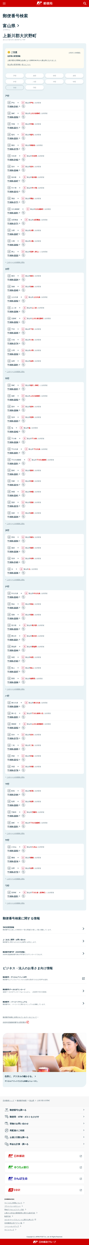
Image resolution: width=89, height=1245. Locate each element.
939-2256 (14, 311)
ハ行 (34, 81)
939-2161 (14, 106)
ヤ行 (74, 81)
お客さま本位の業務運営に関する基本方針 (19, 1213)
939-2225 (14, 607)
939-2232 (14, 354)
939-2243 (14, 597)
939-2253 (14, 850)
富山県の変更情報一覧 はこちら (19, 64)
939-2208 (14, 682)
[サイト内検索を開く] (85, 3)
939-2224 (14, 279)
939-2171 (14, 202)
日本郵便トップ (8, 1100)
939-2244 (14, 650)
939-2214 (14, 484)
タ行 (74, 75)
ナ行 (14, 81)
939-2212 (14, 759)
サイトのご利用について (13, 1203)
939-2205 (14, 748)
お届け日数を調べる (19, 1137)
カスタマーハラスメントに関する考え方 (19, 1219)
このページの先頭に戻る (16, 262)
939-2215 (14, 506)
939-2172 (14, 871)
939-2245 (14, 290)
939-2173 (14, 738)
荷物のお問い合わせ (19, 1123)
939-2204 (14, 815)
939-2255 (14, 618)
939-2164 (14, 794)
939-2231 (14, 138)
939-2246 (14, 170)
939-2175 (14, 148)
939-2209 (14, 706)
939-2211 (14, 127)
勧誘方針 (7, 1216)
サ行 (54, 75)
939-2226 (14, 442)
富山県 (31, 1100)
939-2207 (14, 234)
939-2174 (14, 343)
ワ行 (34, 87)
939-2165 (14, 562)
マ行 (54, 81)
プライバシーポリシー (12, 1206)
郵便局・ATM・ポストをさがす (24, 1116)
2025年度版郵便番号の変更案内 (14, 1022)
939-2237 (14, 671)
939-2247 (14, 180)
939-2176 (14, 770)
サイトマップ (9, 1229)
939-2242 (14, 431)
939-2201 (14, 364)
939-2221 (14, 639)
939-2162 (14, 159)
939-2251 (14, 212)
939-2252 (14, 117)
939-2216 (14, 861)
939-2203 (14, 805)
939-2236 (14, 572)
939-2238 (14, 551)
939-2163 (14, 660)
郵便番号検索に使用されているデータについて (20, 1017)
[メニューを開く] (4, 3)
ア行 (14, 75)
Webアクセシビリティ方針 (14, 1209)
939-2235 (14, 332)
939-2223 (14, 420)
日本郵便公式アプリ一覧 (13, 1223)
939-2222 (14, 255)
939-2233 (14, 629)
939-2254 (14, 540)
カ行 (34, 75)
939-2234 (14, 516)
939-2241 (14, 495)
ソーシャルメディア (11, 1226)
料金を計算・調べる (19, 1144)
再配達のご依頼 (17, 1130)
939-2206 (14, 410)
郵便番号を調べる (18, 1109)
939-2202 (14, 244)
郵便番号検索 (22, 1100)
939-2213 (14, 191)
